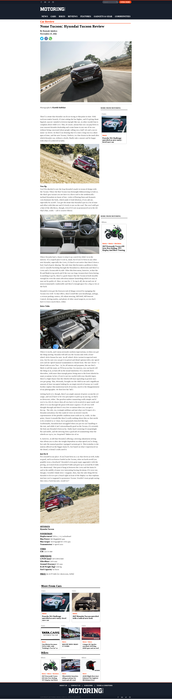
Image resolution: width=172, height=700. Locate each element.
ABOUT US (63, 685)
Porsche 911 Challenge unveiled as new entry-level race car (112, 140)
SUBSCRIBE (88, 685)
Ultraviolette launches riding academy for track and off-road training (70, 679)
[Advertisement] (116, 598)
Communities (122, 16)
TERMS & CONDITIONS (105, 685)
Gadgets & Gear (103, 16)
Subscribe (125, 2)
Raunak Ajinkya (50, 31)
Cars (53, 16)
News (45, 16)
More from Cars (51, 586)
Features (85, 16)
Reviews (72, 16)
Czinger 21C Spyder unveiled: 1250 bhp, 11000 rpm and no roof (91, 646)
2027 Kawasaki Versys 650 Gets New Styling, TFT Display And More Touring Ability (113, 249)
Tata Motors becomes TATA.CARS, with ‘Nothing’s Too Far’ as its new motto (50, 647)
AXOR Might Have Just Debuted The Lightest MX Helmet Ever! (91, 678)
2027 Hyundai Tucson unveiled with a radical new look (86, 617)
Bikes (62, 16)
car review (47, 22)
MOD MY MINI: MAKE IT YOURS (70, 645)
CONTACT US (75, 685)
